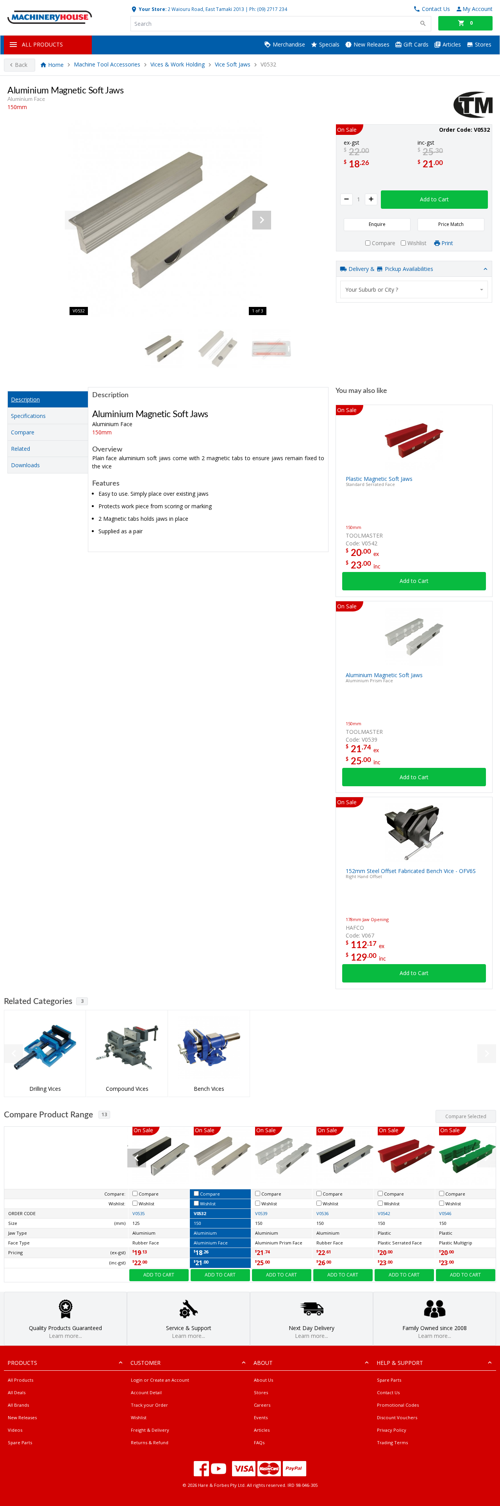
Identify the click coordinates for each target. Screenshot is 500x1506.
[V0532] (168, 220)
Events (261, 1417)
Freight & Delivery (150, 1430)
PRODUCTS (22, 1362)
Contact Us (388, 1392)
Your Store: (152, 9)
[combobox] (414, 289)
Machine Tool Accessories (107, 64)
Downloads (25, 465)
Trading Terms (392, 1442)
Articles (451, 44)
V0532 (200, 1213)
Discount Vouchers (397, 1417)
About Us (263, 1380)
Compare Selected (465, 1116)
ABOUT (263, 1362)
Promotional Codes (398, 1405)
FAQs (259, 1442)
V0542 (384, 1213)
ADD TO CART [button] (158, 1274)
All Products (20, 1380)
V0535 (138, 1213)
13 (104, 1114)
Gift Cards (415, 44)
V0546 (445, 1213)
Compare (22, 432)
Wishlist (138, 1417)
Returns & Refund (149, 1442)
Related (20, 448)
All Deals (16, 1392)
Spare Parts (20, 1442)
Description (25, 399)
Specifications (28, 416)
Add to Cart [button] (434, 199)
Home (56, 64)
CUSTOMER (145, 1362)
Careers (262, 1405)
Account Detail (146, 1392)
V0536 (322, 1213)
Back (21, 64)
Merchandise (288, 44)
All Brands (18, 1405)
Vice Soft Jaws (232, 64)
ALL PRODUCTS (42, 44)
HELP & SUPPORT (400, 1362)
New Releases (370, 44)
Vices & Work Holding (177, 64)
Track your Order (149, 1405)
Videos (15, 1430)
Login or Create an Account (160, 1380)
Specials (328, 44)
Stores (482, 44)
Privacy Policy (391, 1430)
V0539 (261, 1213)
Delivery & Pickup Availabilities (390, 269)
